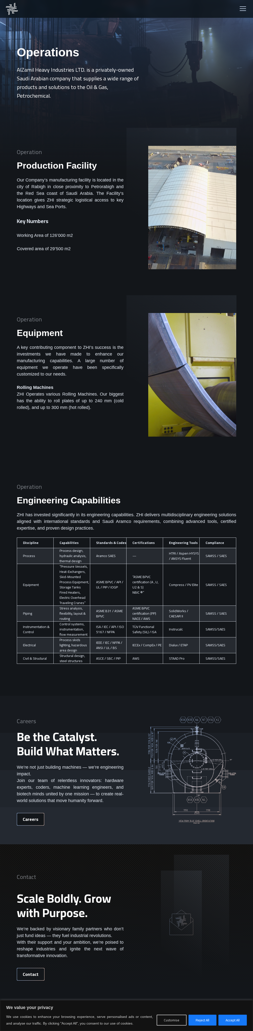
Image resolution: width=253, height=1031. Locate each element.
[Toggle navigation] (243, 9)
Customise (171, 1020)
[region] (126, 1015)
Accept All (233, 1020)
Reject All (202, 1020)
